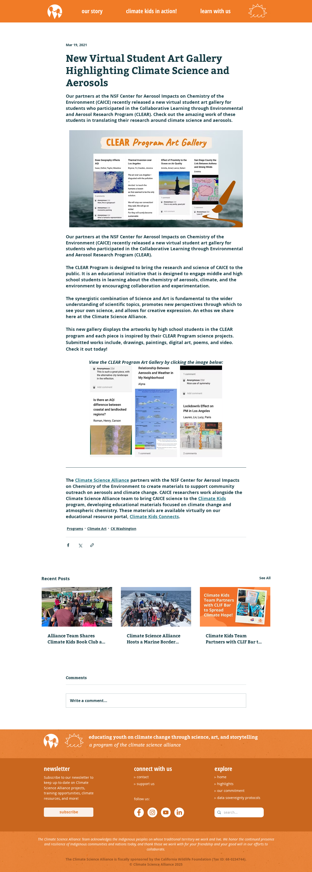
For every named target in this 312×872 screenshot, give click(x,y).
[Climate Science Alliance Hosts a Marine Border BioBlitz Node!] (156, 607)
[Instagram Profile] (152, 812)
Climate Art (97, 528)
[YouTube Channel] (166, 812)
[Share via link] (92, 545)
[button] (92, 11)
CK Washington (123, 528)
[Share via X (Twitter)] (80, 545)
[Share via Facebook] (68, 545)
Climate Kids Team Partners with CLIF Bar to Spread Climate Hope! (233, 638)
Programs (75, 528)
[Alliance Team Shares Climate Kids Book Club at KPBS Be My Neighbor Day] (77, 607)
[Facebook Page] (139, 812)
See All (265, 578)
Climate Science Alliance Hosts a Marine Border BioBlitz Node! (153, 638)
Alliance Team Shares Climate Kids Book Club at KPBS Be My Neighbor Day (76, 638)
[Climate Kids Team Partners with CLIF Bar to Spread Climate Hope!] (235, 607)
